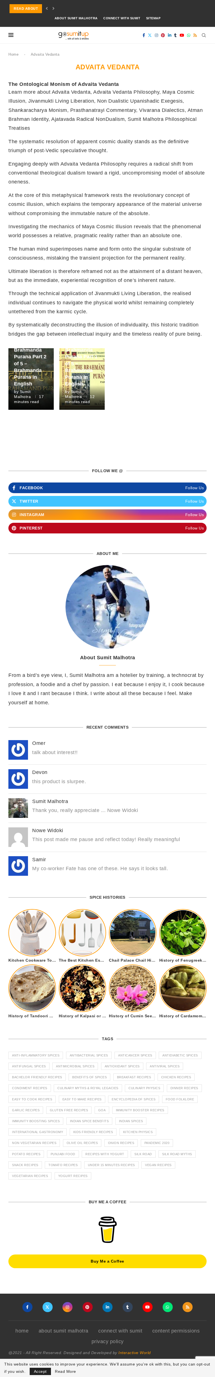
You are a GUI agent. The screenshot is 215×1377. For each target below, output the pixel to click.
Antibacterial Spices (89, 1055)
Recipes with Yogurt (104, 1154)
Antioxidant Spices (122, 1066)
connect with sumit (121, 18)
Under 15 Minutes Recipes (111, 1165)
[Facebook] (143, 35)
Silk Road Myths (177, 1154)
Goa (102, 1110)
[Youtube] (182, 35)
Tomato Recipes (63, 1165)
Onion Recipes (121, 1143)
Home (13, 54)
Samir (39, 859)
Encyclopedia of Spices (133, 1099)
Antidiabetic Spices (180, 1055)
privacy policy (108, 1341)
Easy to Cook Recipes (32, 1099)
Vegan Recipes (158, 1165)
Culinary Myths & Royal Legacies (87, 1088)
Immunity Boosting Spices (36, 1121)
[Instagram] (156, 35)
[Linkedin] (170, 35)
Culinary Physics (144, 1088)
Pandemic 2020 (157, 1143)
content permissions (176, 1331)
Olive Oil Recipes (82, 1143)
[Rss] (195, 35)
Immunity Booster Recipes (140, 1110)
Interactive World (134, 1352)
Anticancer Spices (135, 1055)
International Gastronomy (37, 1132)
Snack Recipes (25, 1165)
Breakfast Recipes (134, 1077)
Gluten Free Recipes (69, 1110)
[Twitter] (150, 35)
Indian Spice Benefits (89, 1121)
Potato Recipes (26, 1154)
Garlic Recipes (25, 1110)
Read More (65, 1371)
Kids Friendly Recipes (93, 1132)
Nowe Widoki (47, 830)
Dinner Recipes (184, 1088)
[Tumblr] (175, 35)
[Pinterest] (163, 35)
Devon (40, 772)
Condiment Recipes (29, 1088)
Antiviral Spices (164, 1066)
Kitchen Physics (138, 1132)
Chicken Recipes (176, 1077)
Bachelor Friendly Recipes (37, 1077)
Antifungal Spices (29, 1066)
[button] (47, 8)
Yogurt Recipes (73, 1176)
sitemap (153, 18)
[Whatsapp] (189, 35)
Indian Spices (131, 1121)
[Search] (204, 35)
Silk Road (143, 1154)
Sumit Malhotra (50, 801)
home (22, 1331)
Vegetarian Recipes (30, 1176)
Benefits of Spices (89, 1077)
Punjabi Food (63, 1154)
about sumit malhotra (76, 18)
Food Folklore (180, 1099)
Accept (40, 1371)
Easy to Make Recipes (82, 1099)
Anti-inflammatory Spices (35, 1055)
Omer (38, 743)
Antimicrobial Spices (75, 1066)
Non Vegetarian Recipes (34, 1143)
